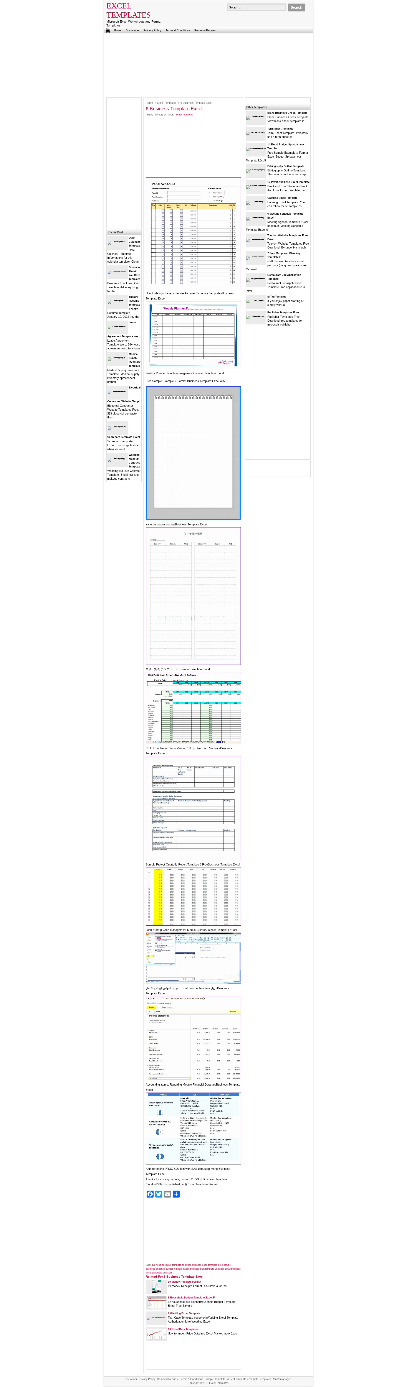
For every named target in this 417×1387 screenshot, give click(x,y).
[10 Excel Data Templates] (156, 1338)
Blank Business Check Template (287, 112)
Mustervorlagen (282, 1379)
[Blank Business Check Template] (256, 116)
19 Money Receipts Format (184, 1281)
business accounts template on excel (171, 1265)
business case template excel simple (211, 1265)
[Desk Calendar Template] (117, 241)
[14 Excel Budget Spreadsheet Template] (256, 147)
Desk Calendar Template (134, 241)
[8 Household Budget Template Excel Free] (156, 1308)
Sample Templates (260, 1379)
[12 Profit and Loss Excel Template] (256, 185)
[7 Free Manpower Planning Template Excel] (256, 256)
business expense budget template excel (167, 1268)
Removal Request (205, 30)
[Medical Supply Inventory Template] (117, 357)
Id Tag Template (276, 296)
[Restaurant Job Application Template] (256, 278)
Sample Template (215, 1379)
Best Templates (239, 1379)
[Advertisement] (208, 65)
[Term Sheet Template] (256, 131)
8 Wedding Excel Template (184, 1313)
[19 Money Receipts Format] (156, 1292)
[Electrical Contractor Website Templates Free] (117, 390)
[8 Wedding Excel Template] (156, 1316)
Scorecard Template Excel (123, 437)
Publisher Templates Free (283, 312)
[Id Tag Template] (256, 299)
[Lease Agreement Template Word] (117, 325)
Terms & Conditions (178, 30)
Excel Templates (166, 102)
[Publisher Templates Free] (256, 315)
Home (117, 30)
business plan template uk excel (207, 1268)
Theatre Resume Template (134, 300)
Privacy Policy (152, 30)
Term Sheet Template (280, 128)
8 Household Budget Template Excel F (191, 1297)
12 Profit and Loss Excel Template (288, 182)
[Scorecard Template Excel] (117, 426)
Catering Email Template (282, 197)
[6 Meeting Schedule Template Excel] (256, 217)
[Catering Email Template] (256, 201)
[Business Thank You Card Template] (117, 270)
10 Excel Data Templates (183, 1329)
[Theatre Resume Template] (117, 300)
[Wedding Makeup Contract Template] (117, 458)
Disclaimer (132, 30)
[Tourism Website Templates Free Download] (256, 238)
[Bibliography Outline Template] (256, 169)
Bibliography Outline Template (285, 166)
